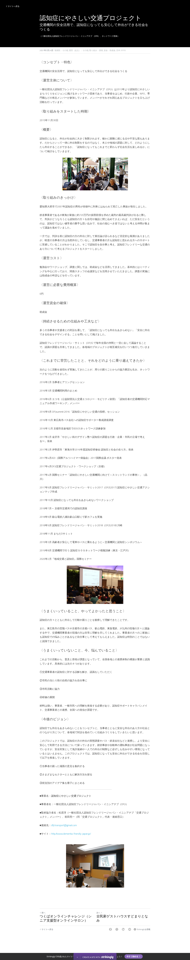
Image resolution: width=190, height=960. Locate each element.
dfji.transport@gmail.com (64, 825)
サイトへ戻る (13, 6)
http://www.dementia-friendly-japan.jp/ (71, 834)
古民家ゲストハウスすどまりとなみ (122, 918)
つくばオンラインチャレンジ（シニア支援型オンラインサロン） (66, 918)
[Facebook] (110, 929)
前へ (43, 912)
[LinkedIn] (123, 929)
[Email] (129, 929)
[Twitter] (116, 929)
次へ (98, 912)
